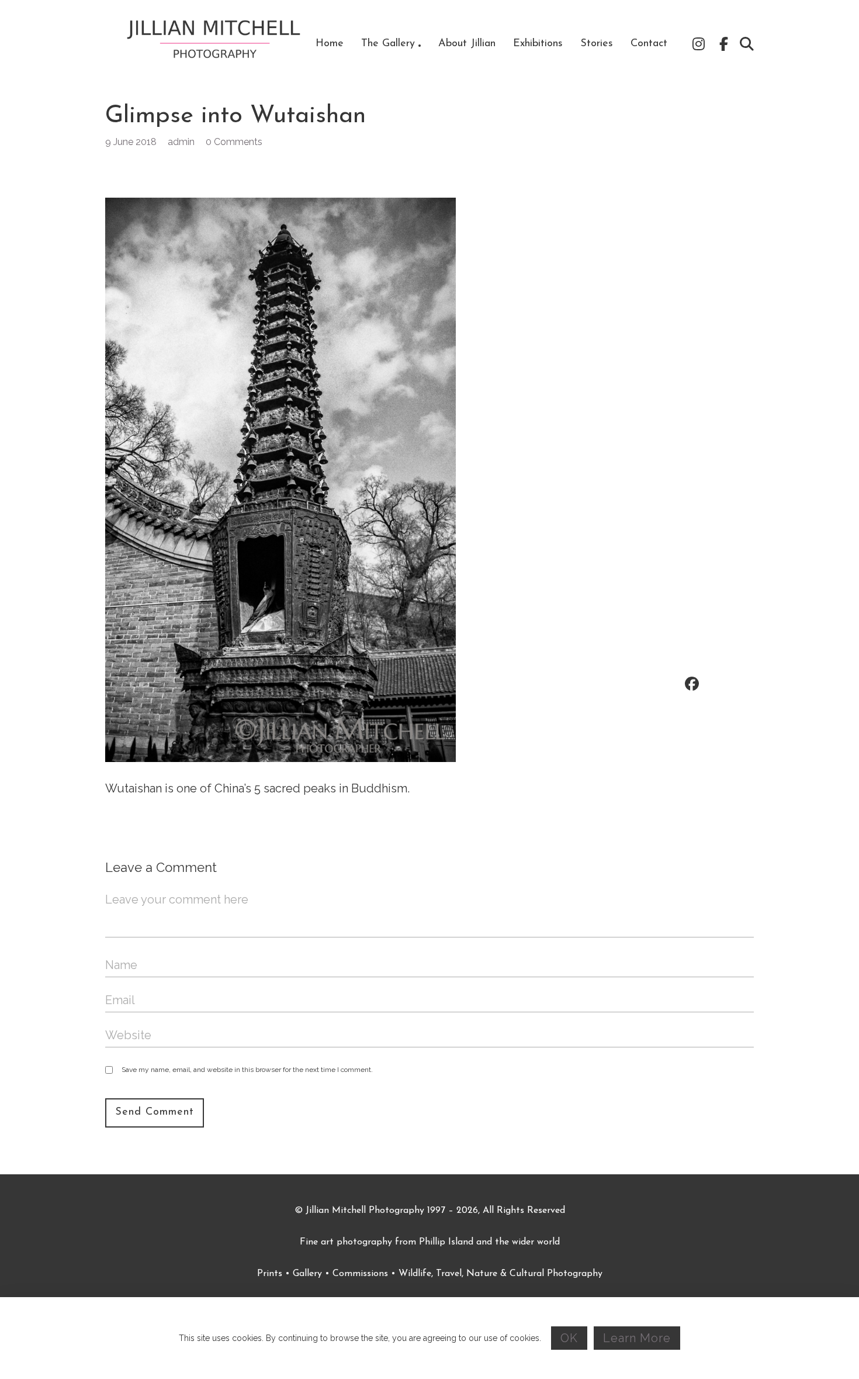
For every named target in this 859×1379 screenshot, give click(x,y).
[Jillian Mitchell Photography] (214, 44)
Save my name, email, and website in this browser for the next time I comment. (247, 1070)
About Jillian (467, 44)
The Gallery (388, 44)
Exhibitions (538, 44)
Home (330, 44)
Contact (649, 44)
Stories (596, 44)
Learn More (637, 1338)
